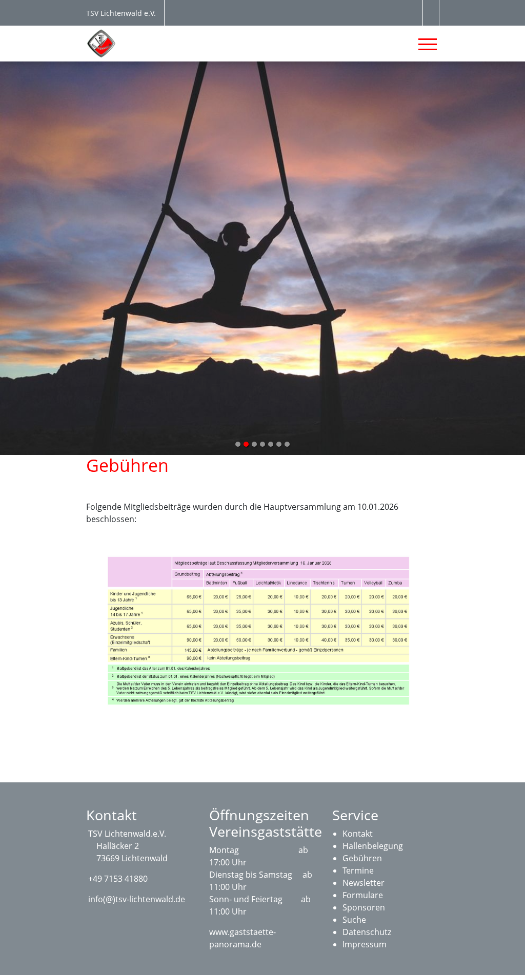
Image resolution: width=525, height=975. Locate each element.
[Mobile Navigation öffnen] (427, 44)
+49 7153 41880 (118, 878)
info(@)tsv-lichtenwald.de (136, 899)
